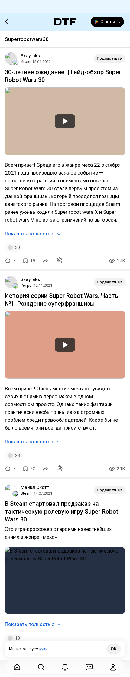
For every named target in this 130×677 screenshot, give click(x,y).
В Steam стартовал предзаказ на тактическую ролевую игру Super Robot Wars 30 (61, 511)
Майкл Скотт (35, 487)
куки (43, 649)
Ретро (26, 285)
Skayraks (30, 55)
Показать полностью (30, 234)
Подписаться (109, 58)
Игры (25, 61)
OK (114, 649)
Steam (26, 493)
